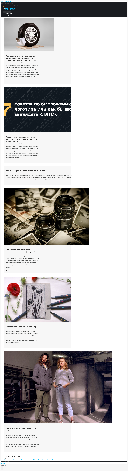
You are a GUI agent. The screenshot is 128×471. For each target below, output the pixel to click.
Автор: (15, 62)
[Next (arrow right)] (2, 468)
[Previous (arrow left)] (1, 468)
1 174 (13, 456)
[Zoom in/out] (5, 465)
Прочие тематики (9, 62)
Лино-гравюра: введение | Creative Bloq (21, 327)
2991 (19, 456)
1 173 (11, 456)
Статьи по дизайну (9, 143)
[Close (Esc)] (1, 465)
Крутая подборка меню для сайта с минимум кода (25, 171)
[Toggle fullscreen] (3, 465)
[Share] (2, 465)
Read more (8, 80)
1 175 (16, 456)
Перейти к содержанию (6, 1)
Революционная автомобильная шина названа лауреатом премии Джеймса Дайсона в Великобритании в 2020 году (21, 58)
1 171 (6, 456)
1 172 (8, 456)
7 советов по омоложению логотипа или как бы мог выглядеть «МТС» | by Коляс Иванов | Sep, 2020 (21, 139)
